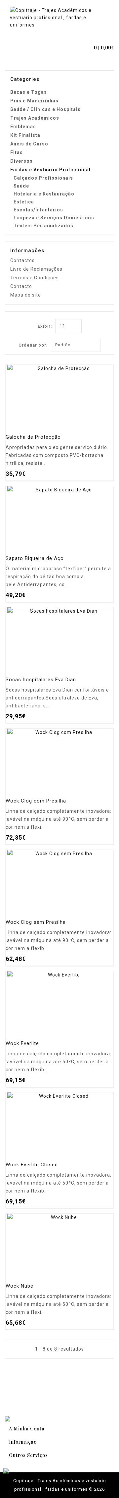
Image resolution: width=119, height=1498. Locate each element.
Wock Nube (19, 1286)
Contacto (21, 286)
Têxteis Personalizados (43, 225)
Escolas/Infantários (38, 209)
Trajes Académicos (34, 118)
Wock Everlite (22, 1043)
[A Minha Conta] (72, 46)
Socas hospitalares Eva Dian (41, 680)
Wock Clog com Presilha (36, 801)
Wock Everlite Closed (32, 1165)
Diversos (21, 161)
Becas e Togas (28, 92)
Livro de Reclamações (36, 269)
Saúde (21, 186)
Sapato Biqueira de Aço (35, 558)
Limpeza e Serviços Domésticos (54, 217)
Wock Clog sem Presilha (36, 922)
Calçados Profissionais (43, 178)
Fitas (16, 152)
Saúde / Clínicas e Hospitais (45, 109)
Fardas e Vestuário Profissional (50, 169)
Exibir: (45, 326)
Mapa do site (25, 295)
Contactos (22, 260)
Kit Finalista (25, 135)
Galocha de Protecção (33, 437)
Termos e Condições (34, 277)
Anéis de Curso (29, 143)
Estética (24, 201)
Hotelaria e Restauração (44, 193)
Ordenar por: (33, 345)
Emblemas (23, 126)
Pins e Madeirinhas (34, 100)
